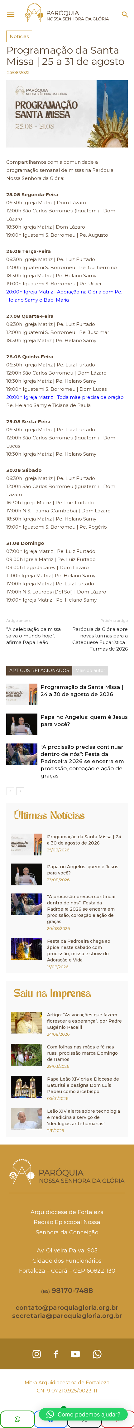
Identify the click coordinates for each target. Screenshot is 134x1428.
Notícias (19, 36)
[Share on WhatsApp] (17, 1419)
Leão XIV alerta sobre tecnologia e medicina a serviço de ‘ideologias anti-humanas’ (83, 1117)
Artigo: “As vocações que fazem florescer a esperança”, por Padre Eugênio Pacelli (84, 1021)
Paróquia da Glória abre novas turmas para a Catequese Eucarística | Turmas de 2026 (100, 639)
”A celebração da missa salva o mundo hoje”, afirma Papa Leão (33, 635)
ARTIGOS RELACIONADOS (39, 670)
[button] (125, 14)
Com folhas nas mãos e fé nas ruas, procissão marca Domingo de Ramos (82, 1053)
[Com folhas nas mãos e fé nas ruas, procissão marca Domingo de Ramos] (26, 1055)
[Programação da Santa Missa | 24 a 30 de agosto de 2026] (21, 694)
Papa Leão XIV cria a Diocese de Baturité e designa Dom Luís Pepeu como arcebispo (83, 1085)
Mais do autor (90, 670)
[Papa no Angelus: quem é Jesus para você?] (21, 724)
